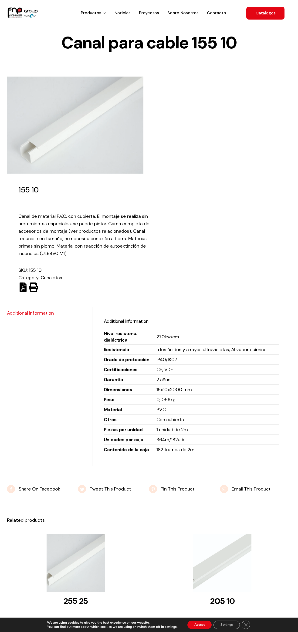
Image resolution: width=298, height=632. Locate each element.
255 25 (75, 601)
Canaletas (51, 278)
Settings (226, 624)
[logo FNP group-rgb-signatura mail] (22, 10)
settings (171, 627)
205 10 (222, 601)
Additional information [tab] (30, 313)
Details (76, 564)
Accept (199, 624)
